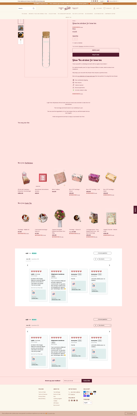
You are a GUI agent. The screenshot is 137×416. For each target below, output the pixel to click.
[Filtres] (95, 259)
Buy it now (95, 55)
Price (74, 29)
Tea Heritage (57, 392)
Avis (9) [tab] (28, 259)
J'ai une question (102, 253)
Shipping (81, 46)
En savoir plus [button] (51, 413)
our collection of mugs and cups (86, 76)
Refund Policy (42, 398)
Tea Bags (24, 13)
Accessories (89, 13)
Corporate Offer (110, 13)
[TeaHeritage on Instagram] (69, 400)
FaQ (55, 396)
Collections (52, 13)
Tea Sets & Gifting (78, 13)
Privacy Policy (42, 396)
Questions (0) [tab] (35, 259)
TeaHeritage (29, 163)
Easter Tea (28, 203)
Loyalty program (58, 398)
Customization (98, 13)
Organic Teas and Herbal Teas (38, 13)
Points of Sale (57, 394)
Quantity (75, 36)
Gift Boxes (56, 403)
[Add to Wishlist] (33, 173)
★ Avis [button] (135, 210)
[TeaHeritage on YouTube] (74, 400)
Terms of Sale (42, 392)
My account (57, 405)
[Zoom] (46, 46)
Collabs (55, 401)
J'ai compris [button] (130, 413)
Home (73, 20)
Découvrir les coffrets (96, 3)
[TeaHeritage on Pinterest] (77, 400)
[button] (76, 27)
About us (68, 17)
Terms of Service (43, 394)
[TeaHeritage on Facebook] (72, 400)
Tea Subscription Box (64, 13)
